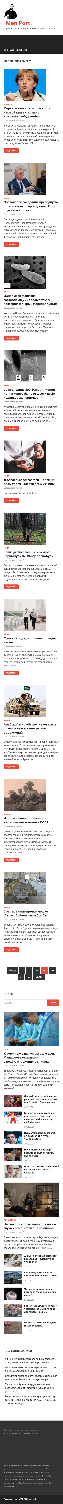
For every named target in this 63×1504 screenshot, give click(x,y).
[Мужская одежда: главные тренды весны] (31, 616)
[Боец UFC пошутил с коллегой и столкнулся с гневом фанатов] (13, 1176)
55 (29, 976)
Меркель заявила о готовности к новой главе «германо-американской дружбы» (27, 112)
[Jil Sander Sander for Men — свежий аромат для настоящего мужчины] (31, 458)
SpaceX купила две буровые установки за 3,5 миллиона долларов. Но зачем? (40, 1308)
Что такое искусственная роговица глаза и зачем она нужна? (40, 1292)
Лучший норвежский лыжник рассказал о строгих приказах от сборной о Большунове (41, 1099)
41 (52, 970)
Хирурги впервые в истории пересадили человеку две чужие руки (40, 1258)
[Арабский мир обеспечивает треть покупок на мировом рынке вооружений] (31, 702)
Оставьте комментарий (14, 120)
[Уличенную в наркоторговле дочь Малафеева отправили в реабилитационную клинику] (31, 1046)
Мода (6, 476)
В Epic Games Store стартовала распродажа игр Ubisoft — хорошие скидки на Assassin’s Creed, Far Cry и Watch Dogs (31, 1400)
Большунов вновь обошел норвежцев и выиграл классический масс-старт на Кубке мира (39, 1117)
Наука (6, 198)
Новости (8, 104)
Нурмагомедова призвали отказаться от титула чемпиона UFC (39, 1135)
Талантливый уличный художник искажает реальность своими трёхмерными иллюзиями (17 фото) (29, 1388)
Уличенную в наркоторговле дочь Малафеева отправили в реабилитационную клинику (29, 1057)
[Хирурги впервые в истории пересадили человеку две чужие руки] (13, 1266)
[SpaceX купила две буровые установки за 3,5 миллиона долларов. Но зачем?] (13, 1315)
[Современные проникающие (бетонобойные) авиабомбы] (31, 889)
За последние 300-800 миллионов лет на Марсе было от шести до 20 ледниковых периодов (29, 393)
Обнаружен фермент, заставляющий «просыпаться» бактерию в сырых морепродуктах (30, 299)
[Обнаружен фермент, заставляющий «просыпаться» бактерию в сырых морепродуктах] (31, 273)
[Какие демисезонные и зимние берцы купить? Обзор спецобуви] (31, 530)
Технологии (10, 1220)
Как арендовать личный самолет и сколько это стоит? (41, 1274)
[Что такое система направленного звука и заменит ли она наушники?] (31, 1217)
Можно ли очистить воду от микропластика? (40, 1324)
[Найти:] (31, 1002)
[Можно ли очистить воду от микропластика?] (13, 1332)
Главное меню (17, 49)
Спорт (6, 1049)
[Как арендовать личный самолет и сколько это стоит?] (13, 1282)
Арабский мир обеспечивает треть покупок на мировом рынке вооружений (30, 728)
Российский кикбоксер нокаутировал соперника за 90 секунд (39, 1152)
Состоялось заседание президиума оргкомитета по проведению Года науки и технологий (31, 206)
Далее (39, 976)
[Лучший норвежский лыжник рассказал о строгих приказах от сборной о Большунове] (13, 1106)
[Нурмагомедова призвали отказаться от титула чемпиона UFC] (13, 1143)
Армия (7, 720)
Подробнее (11, 151)
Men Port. (19, 23)
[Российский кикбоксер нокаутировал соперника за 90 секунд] (13, 1159)
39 (36, 970)
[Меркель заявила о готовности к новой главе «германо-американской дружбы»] (31, 86)
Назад (12, 970)
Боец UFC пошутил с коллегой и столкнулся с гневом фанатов (41, 1169)
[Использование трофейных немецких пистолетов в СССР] (31, 796)
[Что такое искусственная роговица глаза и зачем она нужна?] (13, 1299)
